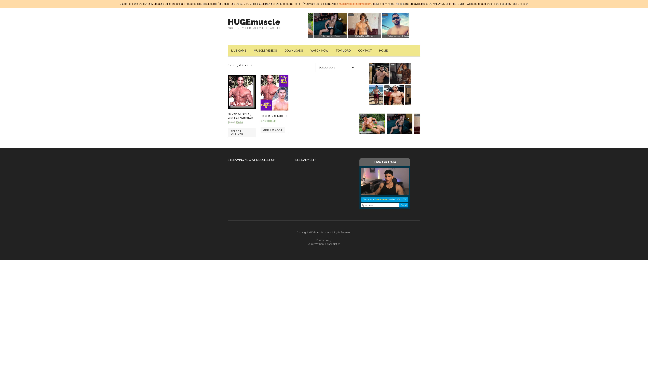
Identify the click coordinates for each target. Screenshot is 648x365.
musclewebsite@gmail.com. (355, 3)
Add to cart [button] (272, 129)
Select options (237, 133)
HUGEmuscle (254, 22)
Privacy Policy (324, 240)
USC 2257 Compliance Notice (324, 244)
